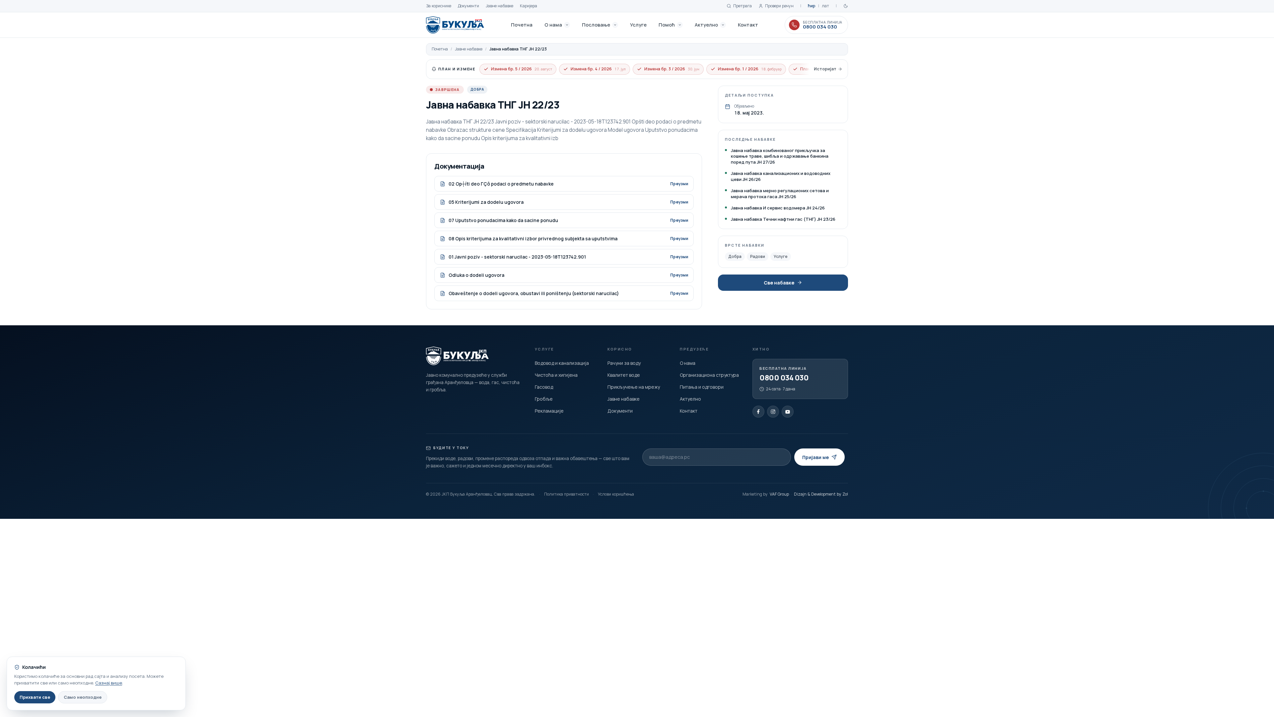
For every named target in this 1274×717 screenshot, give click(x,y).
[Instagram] (773, 412)
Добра (735, 256)
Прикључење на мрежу (633, 387)
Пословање (596, 25)
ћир (811, 6)
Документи (468, 6)
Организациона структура (709, 375)
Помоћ (667, 25)
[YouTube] (788, 412)
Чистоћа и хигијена (556, 375)
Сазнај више (108, 683)
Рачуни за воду (624, 363)
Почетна (521, 25)
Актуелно (706, 25)
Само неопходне (83, 697)
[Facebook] (758, 412)
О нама (553, 25)
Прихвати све (35, 697)
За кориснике (438, 6)
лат (825, 6)
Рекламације (549, 411)
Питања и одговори (702, 387)
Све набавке (779, 282)
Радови (757, 256)
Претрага (742, 6)
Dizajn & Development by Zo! (821, 494)
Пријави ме (815, 457)
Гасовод (544, 387)
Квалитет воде (623, 375)
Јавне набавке (499, 6)
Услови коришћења (616, 494)
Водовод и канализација (562, 363)
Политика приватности (566, 494)
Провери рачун (779, 6)
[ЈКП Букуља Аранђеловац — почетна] (455, 25)
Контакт (748, 25)
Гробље (544, 399)
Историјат (825, 69)
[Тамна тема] (845, 6)
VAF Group (779, 494)
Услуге (638, 25)
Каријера (528, 6)
